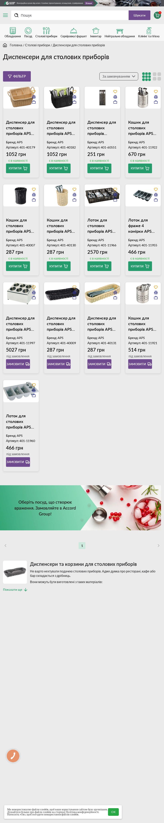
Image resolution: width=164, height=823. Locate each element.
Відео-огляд (48, 438)
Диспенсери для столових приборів (79, 45)
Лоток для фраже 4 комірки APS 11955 (140, 225)
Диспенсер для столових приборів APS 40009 (61, 323)
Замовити (15, 364)
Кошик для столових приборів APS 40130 (59, 225)
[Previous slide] (14, 112)
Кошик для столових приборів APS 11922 (140, 128)
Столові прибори (37, 45)
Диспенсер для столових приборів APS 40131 (101, 323)
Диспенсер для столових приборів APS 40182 (61, 128)
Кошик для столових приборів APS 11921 (140, 323)
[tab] (21, 112)
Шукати (139, 15)
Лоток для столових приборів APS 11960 (18, 421)
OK (113, 812)
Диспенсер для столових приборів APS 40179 (20, 128)
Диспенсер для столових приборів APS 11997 (20, 323)
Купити (15, 168)
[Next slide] (27, 112)
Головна (16, 45)
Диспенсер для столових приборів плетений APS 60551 (101, 128)
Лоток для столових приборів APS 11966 (99, 225)
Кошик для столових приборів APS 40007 (18, 225)
